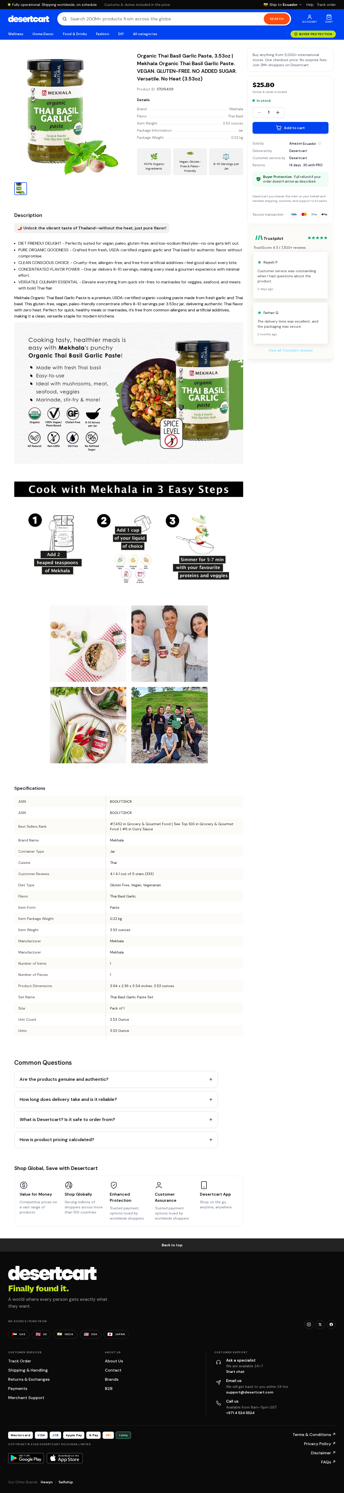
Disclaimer (323, 1453)
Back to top (172, 1245)
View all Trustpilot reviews (290, 350)
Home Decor (43, 34)
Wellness (15, 34)
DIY (121, 34)
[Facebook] (331, 1324)
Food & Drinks (75, 34)
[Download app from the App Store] (64, 1458)
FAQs (328, 1462)
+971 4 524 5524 (240, 1413)
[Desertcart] (28, 19)
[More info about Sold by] (319, 143)
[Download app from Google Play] (26, 1458)
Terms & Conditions (314, 1434)
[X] (320, 1324)
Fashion (102, 34)
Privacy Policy (320, 1443)
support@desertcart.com (249, 1392)
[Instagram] (308, 1324)
